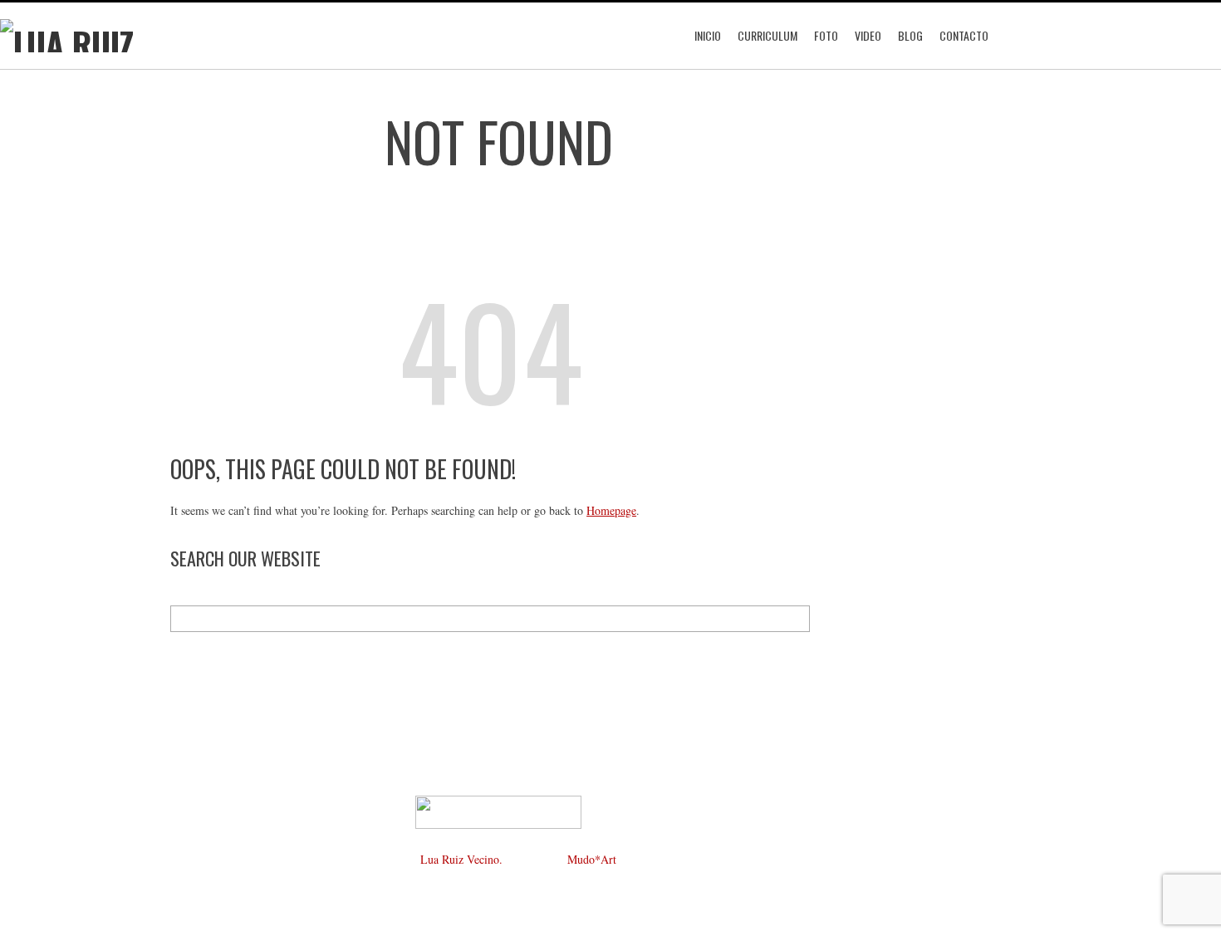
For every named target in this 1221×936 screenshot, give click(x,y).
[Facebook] (398, 748)
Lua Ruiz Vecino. (461, 859)
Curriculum (767, 35)
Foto (826, 35)
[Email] (598, 748)
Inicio (707, 35)
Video (868, 35)
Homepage (611, 510)
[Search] (796, 618)
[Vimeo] (548, 748)
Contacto (963, 35)
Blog (910, 35)
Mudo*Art (591, 859)
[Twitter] (448, 748)
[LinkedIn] (498, 748)
